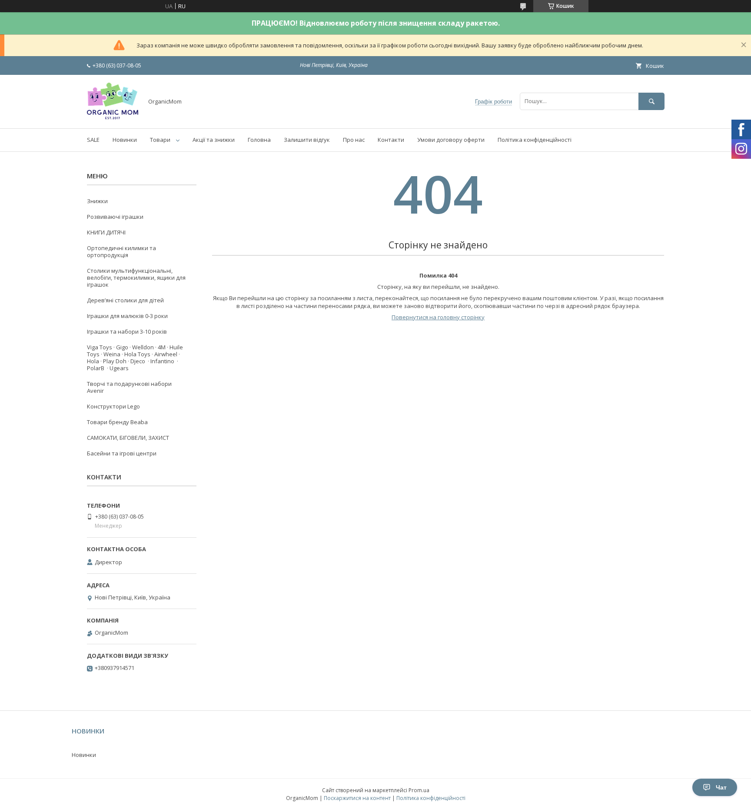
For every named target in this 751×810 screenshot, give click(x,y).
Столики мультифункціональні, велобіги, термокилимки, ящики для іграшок (136, 277)
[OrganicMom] (112, 117)
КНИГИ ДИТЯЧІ (106, 232)
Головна (259, 140)
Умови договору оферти (451, 140)
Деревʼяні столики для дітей (125, 300)
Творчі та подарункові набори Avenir (129, 387)
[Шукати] (651, 101)
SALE (93, 140)
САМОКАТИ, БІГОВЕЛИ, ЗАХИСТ (128, 438)
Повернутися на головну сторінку (438, 317)
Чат (721, 787)
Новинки (125, 140)
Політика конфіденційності (535, 140)
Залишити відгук (307, 140)
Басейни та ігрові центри (121, 453)
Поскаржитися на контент (357, 798)
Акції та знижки (214, 140)
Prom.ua (419, 790)
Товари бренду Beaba (117, 422)
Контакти (391, 140)
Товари (160, 140)
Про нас (354, 140)
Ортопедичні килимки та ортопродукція (121, 251)
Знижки (97, 201)
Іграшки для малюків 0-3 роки (127, 316)
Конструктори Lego (113, 406)
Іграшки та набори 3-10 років (127, 331)
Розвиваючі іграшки (115, 217)
